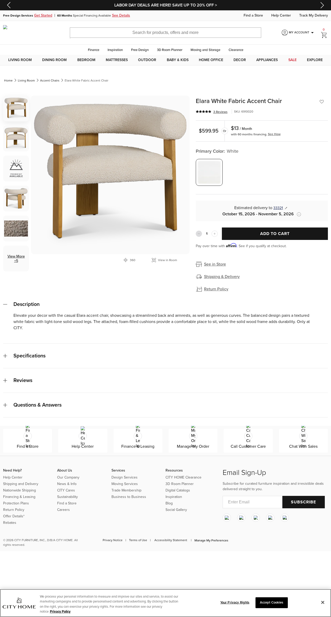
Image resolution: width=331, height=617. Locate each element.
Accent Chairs (49, 80)
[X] (256, 518)
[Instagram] (227, 518)
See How (274, 134)
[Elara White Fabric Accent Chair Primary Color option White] (209, 172)
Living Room (20, 60)
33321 (278, 208)
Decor (240, 60)
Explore (315, 60)
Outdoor (147, 60)
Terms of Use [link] (138, 540)
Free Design (140, 50)
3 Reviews (220, 112)
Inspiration (115, 50)
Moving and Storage (205, 50)
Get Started (43, 15)
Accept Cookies (271, 602)
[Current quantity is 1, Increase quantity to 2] (215, 234)
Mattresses (117, 60)
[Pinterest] (270, 518)
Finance (93, 50)
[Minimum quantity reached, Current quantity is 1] (199, 234)
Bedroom (86, 60)
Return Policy (216, 289)
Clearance (236, 50)
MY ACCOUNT (302, 33)
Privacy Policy (60, 611)
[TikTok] (285, 518)
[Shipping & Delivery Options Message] (297, 214)
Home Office (211, 60)
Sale (292, 60)
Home (8, 80)
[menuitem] (20, 60)
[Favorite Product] (322, 102)
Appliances (267, 60)
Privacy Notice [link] (113, 540)
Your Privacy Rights (234, 602)
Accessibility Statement (170, 540)
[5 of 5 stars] (203, 111)
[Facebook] (241, 518)
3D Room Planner (169, 50)
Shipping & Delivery (222, 276)
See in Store (215, 264)
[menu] (165, 60)
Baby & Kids (178, 60)
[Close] (322, 602)
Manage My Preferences (211, 540)
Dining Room (54, 60)
